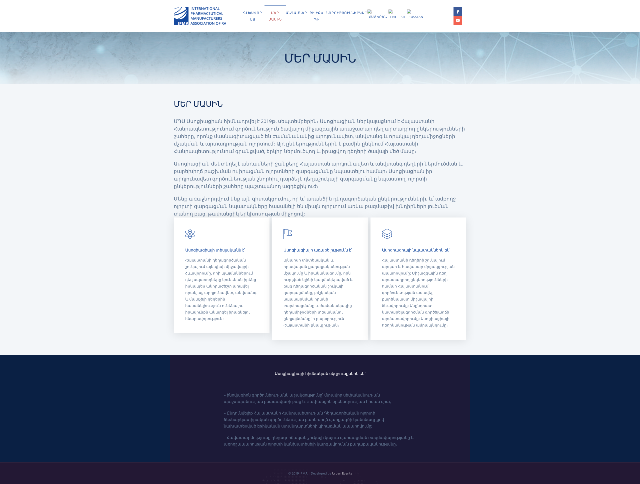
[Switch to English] (397, 14)
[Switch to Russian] (416, 14)
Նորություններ (342, 12)
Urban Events (342, 473)
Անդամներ (296, 12)
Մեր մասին (275, 16)
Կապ (363, 12)
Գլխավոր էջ (252, 16)
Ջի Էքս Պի (317, 16)
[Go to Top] (630, 473)
